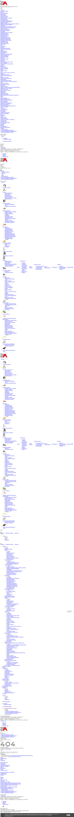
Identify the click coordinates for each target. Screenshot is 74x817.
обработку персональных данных (14, 756)
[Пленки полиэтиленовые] (4, 250)
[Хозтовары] (4, 275)
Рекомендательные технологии (6, 787)
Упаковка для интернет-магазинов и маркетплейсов (16, 644)
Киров (6, 698)
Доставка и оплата (8, 681)
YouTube (4, 155)
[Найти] (1, 9)
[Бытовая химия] (4, 301)
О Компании (7, 670)
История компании (3, 762)
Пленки (8, 599)
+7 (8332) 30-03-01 (4, 129)
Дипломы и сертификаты (5, 765)
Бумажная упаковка (10, 566)
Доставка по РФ (3, 773)
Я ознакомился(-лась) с (17, 755)
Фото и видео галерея (4, 766)
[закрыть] (73, 611)
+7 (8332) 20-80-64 (7, 132)
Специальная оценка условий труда (7, 788)
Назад (7, 537)
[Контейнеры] (4, 225)
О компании (2, 760)
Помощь (2, 775)
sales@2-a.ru (3, 147)
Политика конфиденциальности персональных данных (10, 783)
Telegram (4, 154)
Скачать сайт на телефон (5, 781)
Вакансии (6, 689)
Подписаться (3, 754)
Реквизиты (2, 780)
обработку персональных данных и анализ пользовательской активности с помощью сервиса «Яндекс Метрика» (31, 814)
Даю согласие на (11, 756)
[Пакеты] (4, 367)
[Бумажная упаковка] (4, 209)
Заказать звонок (8, 714)
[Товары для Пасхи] (4, 312)
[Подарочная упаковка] (4, 269)
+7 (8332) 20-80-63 (8, 131)
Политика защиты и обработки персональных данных (10, 782)
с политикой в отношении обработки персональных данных (21, 755)
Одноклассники (6, 156)
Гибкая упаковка (3, 758)
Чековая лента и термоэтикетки (13, 662)
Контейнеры (9, 577)
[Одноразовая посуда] (4, 202)
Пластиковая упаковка (11, 591)
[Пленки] (4, 259)
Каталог (6, 548)
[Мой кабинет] (0, 531)
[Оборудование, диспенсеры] (4, 254)
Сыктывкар (7, 699)
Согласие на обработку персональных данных (8, 784)
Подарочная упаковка (11, 608)
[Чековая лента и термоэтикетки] (4, 342)
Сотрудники (2, 763)
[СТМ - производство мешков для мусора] (4, 349)
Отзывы (1, 769)
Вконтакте (4, 153)
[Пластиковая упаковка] (4, 241)
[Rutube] (3, 806)
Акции (1, 759)
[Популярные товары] (4, 186)
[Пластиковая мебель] (4, 338)
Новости (2, 767)
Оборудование (3, 764)
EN (2, 174)
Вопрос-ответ (2, 768)
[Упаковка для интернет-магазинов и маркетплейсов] (4, 317)
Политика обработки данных (70, 611)
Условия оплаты (3, 774)
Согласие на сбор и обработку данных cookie (8, 786)
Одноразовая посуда (10, 561)
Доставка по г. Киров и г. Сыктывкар (7, 772)
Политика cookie (3, 785)
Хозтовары (9, 613)
